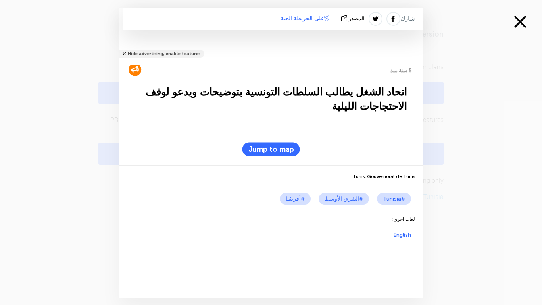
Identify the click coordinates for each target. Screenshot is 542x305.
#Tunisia (394, 198)
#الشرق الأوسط (344, 198)
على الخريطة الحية (302, 18)
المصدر (357, 18)
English (402, 235)
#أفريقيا (295, 198)
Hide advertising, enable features (164, 53)
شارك (407, 18)
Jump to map (271, 149)
